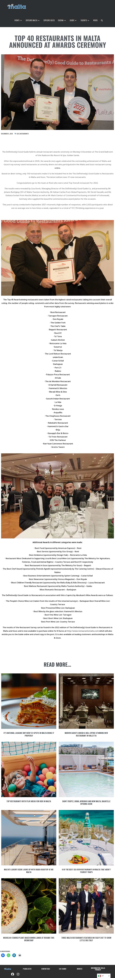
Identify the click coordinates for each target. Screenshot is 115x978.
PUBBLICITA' (27, 968)
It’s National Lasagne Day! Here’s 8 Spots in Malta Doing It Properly (28, 734)
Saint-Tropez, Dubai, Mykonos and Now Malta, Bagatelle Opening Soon (86, 802)
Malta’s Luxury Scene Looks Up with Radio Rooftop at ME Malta (28, 871)
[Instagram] (18, 974)
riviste (79, 968)
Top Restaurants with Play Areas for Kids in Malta (29, 801)
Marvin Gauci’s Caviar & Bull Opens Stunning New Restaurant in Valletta (86, 734)
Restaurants (24, 133)
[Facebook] (12, 974)
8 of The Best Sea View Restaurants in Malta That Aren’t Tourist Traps (86, 871)
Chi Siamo (62, 968)
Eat (18, 133)
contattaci (45, 968)
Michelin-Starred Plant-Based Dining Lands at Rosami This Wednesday (28, 939)
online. (58, 168)
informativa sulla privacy (98, 969)
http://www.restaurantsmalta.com (83, 631)
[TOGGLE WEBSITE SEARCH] (108, 20)
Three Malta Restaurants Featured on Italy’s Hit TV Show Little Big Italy (86, 939)
